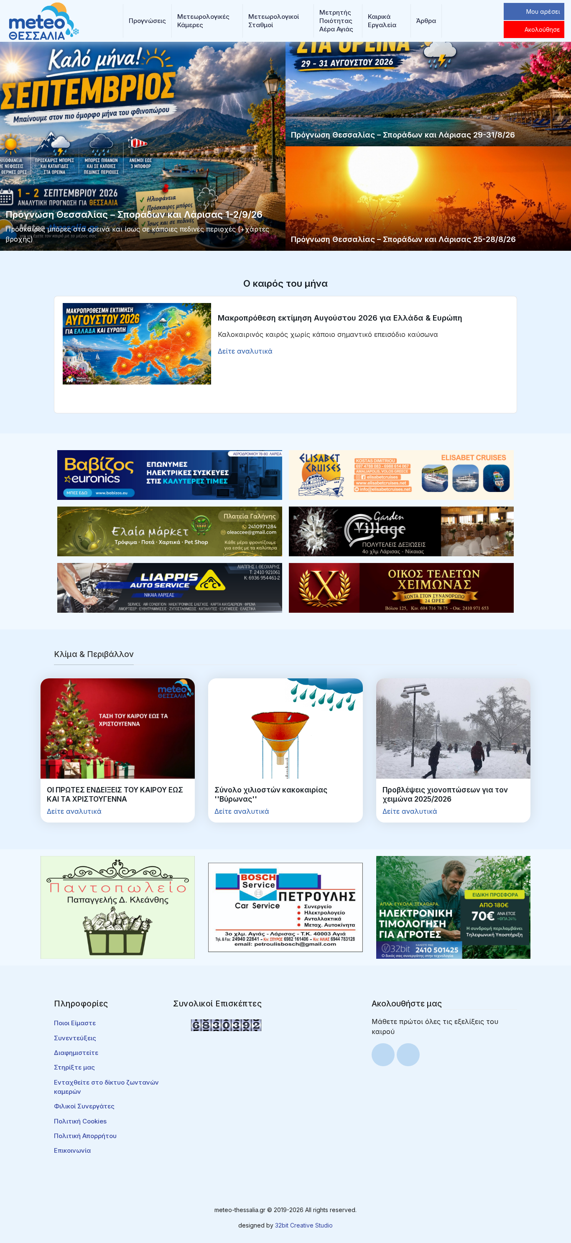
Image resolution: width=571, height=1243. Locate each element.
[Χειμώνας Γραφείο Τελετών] (401, 587)
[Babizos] (169, 474)
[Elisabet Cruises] (401, 474)
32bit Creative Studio (304, 1225)
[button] (147, 21)
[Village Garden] (401, 531)
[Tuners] (453, 907)
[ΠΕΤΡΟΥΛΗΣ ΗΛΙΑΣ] (285, 907)
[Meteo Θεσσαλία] (44, 20)
